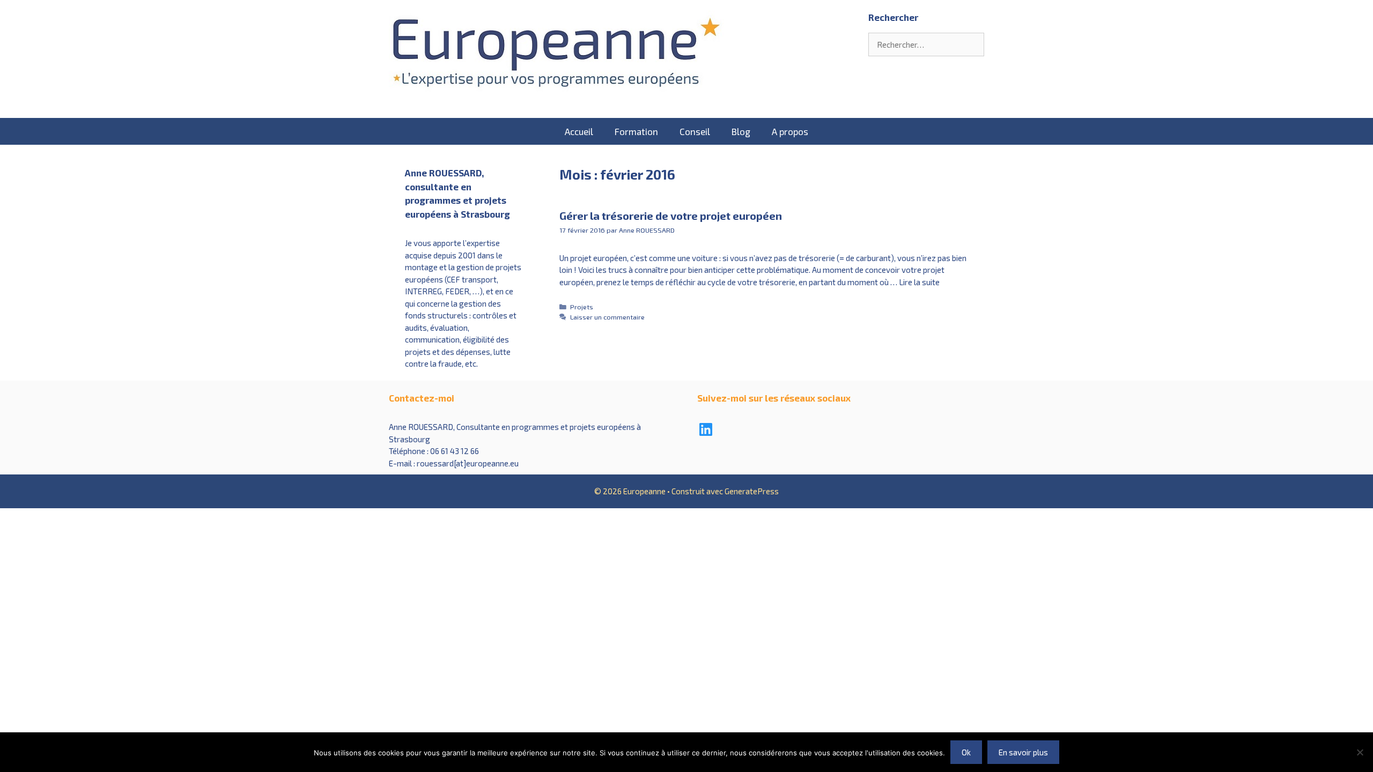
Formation (636, 131)
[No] (1359, 752)
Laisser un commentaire (607, 317)
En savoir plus (1023, 752)
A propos (790, 131)
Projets (581, 306)
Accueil (579, 131)
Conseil (695, 131)
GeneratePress (752, 491)
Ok (966, 752)
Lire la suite (919, 282)
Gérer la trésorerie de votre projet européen (670, 215)
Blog (741, 131)
